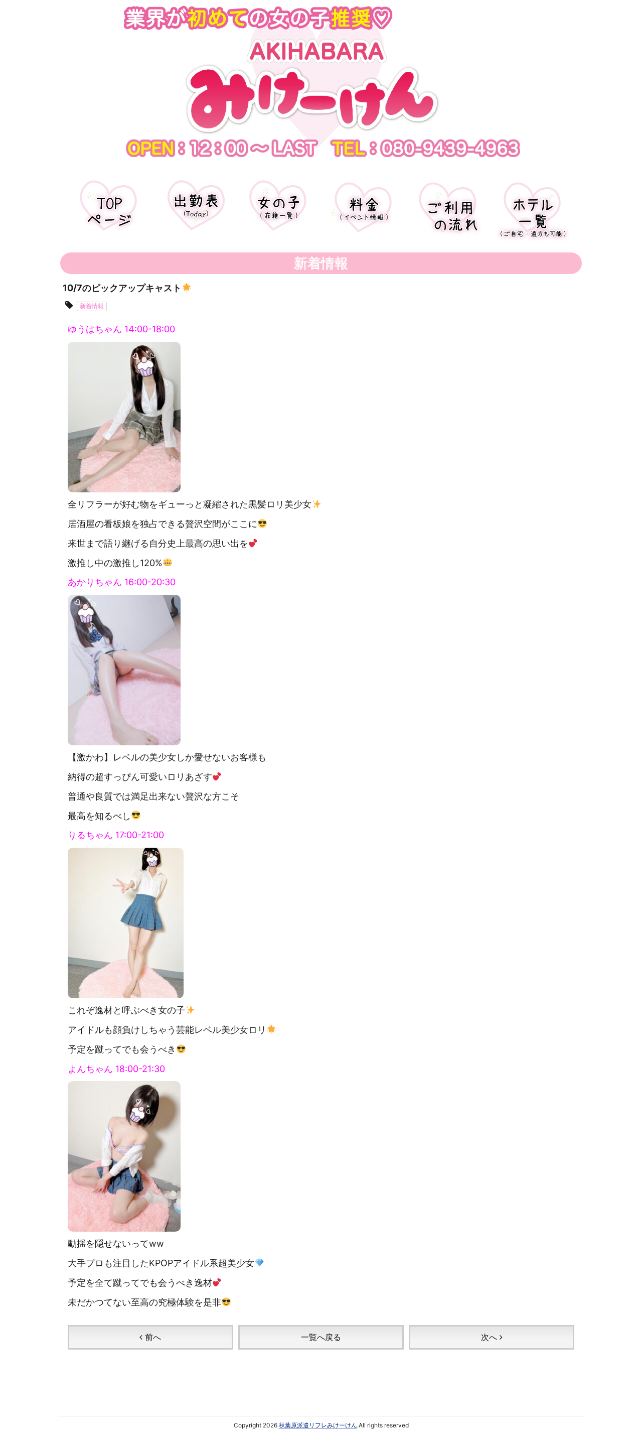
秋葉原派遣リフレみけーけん (318, 1425)
